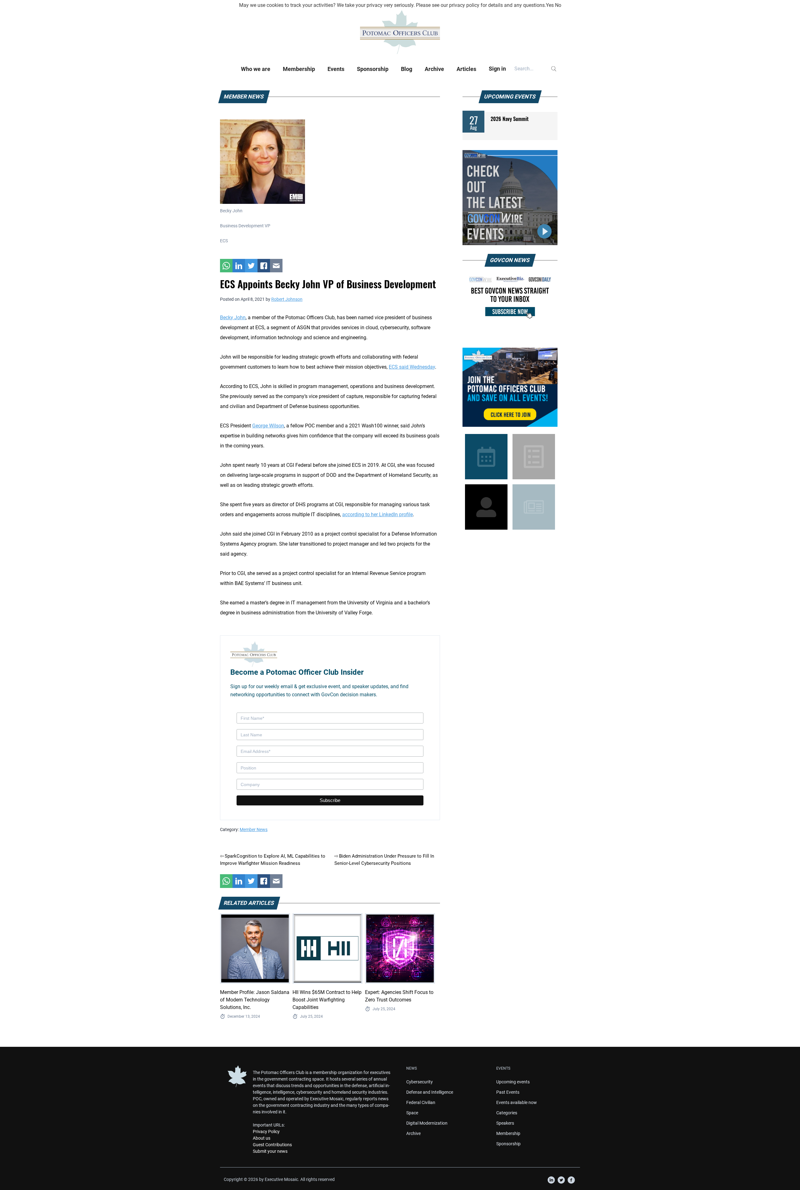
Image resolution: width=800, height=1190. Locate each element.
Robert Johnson (286, 299)
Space (412, 1112)
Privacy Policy (266, 1131)
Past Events (507, 1092)
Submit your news (270, 1151)
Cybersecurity (419, 1081)
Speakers (505, 1123)
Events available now (516, 1102)
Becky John (233, 317)
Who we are (255, 69)
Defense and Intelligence (429, 1092)
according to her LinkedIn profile (377, 514)
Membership (299, 69)
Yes (550, 5)
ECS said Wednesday (412, 367)
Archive (434, 69)
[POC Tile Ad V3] (510, 387)
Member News (254, 829)
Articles (466, 69)
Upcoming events (513, 1081)
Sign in (497, 68)
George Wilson (268, 426)
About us (261, 1138)
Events (336, 69)
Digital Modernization (427, 1123)
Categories (506, 1112)
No (558, 5)
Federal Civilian (420, 1102)
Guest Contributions (272, 1144)
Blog (406, 69)
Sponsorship (372, 69)
